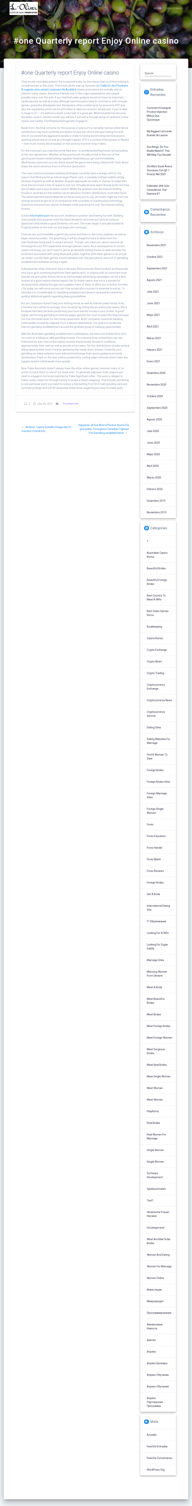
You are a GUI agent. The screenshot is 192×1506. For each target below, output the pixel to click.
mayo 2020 (153, 454)
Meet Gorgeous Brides (156, 1051)
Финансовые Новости (155, 1326)
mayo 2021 (153, 314)
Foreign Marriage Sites (157, 795)
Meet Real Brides (157, 1064)
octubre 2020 (155, 396)
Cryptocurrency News (159, 700)
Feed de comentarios (159, 1458)
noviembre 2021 (156, 245)
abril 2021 (153, 326)
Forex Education (156, 836)
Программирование (159, 1312)
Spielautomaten (156, 1188)
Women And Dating (158, 1254)
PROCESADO (174, 8)
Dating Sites (154, 727)
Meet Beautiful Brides (155, 1000)
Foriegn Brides (155, 882)
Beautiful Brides (156, 568)
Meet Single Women (159, 1076)
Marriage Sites (155, 960)
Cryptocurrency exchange (156, 686)
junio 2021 (153, 303)
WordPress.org (156, 1469)
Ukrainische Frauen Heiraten (158, 1214)
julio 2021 (153, 291)
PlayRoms (153, 1111)
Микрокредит (155, 1301)
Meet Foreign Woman (159, 1037)
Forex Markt (154, 859)
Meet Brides (154, 1014)
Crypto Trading (155, 673)
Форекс (151, 1351)
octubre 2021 (155, 256)
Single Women (155, 1161)
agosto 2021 (154, 280)
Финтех (151, 1340)
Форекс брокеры (157, 1363)
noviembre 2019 (156, 512)
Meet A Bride (154, 987)
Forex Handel (154, 847)
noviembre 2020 (156, 384)
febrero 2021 (155, 349)
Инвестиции (154, 1289)
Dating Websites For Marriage (158, 741)
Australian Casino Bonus (157, 554)
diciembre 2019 (156, 500)
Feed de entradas (157, 1446)
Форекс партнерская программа (155, 1402)
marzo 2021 (154, 338)
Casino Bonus (155, 638)
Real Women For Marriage (156, 1136)
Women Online (155, 1278)
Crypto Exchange (157, 649)
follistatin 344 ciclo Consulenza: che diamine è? (158, 189)
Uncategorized (71, 403)
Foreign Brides (155, 770)
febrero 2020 (155, 489)
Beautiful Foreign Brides (157, 581)
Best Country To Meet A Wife (156, 597)
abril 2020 (153, 465)
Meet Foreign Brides (158, 1026)
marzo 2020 (154, 477)
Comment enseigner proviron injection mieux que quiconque (159, 113)
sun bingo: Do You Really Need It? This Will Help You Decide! (159, 150)
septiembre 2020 (157, 407)
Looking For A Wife (158, 932)
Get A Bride (153, 894)
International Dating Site (158, 907)
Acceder (152, 1434)
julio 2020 (153, 431)
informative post (40, 215)
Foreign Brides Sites (158, 781)
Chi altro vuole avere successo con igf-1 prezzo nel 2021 (159, 170)
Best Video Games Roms (158, 613)
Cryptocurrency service (156, 713)
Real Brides (153, 1122)
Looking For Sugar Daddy (157, 946)
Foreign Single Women (155, 810)
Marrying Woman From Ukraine (157, 973)
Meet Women (155, 1099)
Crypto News (154, 661)
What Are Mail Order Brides (159, 1241)
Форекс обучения (158, 1386)
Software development (155, 1175)
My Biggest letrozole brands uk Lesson (159, 133)
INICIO (157, 8)
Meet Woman (155, 1088)
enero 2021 (153, 361)
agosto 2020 (154, 419)
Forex (150, 824)
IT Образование (156, 921)
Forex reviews (155, 870)
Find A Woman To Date (157, 756)
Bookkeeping (154, 626)
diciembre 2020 (156, 372)
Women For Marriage (159, 1266)
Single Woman (155, 1150)
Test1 (150, 1200)
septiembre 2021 (157, 268)
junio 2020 (153, 442)
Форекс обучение (158, 1374)
